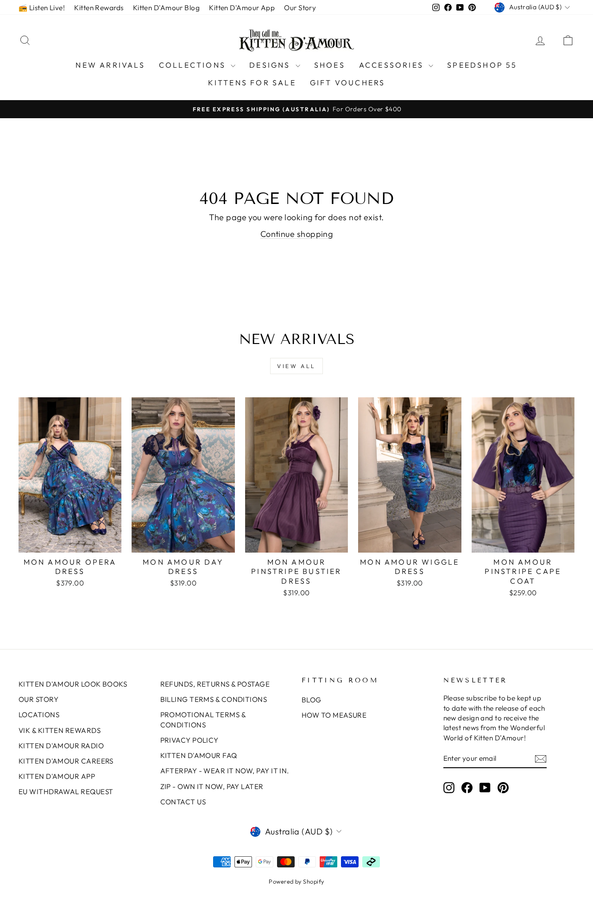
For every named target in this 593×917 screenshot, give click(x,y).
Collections (193, 65)
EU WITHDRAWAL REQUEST (66, 791)
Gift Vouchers (347, 82)
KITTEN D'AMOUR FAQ (198, 755)
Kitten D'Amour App (242, 7)
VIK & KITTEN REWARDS (60, 730)
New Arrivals (110, 65)
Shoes (329, 65)
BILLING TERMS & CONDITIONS (213, 699)
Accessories (392, 65)
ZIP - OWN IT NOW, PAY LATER (212, 786)
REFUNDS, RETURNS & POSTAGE (215, 684)
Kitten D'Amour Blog (166, 7)
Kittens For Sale (252, 82)
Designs (271, 65)
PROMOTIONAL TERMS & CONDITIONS (203, 719)
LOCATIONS (39, 714)
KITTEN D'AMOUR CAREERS (66, 761)
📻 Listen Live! (42, 7)
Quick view (70, 542)
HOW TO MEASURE (334, 715)
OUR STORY (38, 699)
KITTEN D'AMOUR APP (57, 776)
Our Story (300, 7)
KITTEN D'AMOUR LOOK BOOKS (73, 684)
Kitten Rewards (98, 7)
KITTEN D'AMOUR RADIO (61, 745)
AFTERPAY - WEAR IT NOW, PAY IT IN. (224, 770)
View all (296, 366)
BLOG (312, 699)
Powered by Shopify (296, 881)
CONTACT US (183, 801)
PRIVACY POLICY (189, 740)
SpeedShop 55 (482, 65)
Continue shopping (296, 234)
